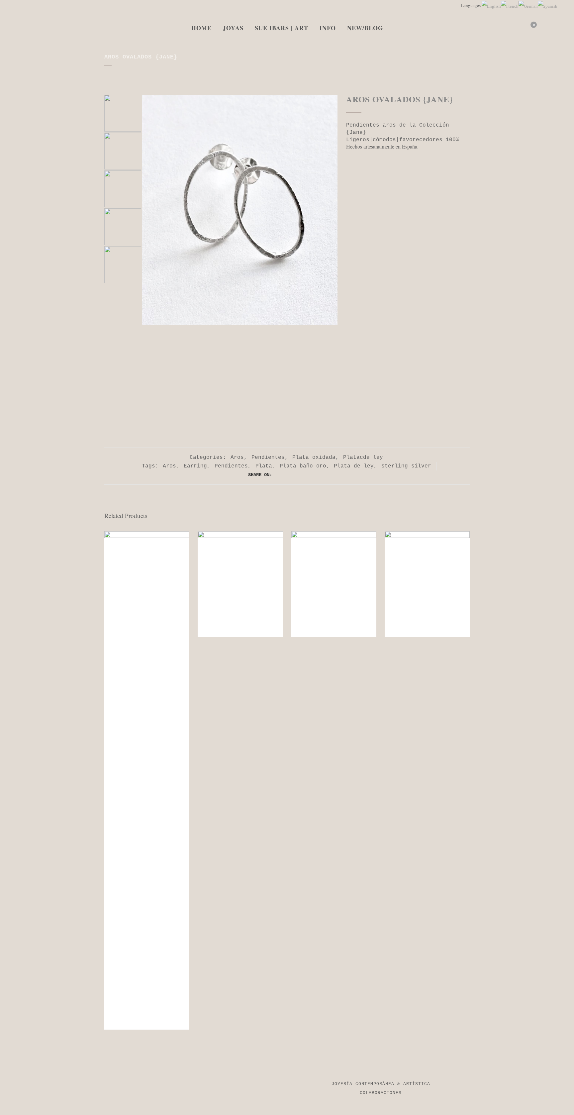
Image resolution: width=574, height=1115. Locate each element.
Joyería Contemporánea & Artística (381, 1083)
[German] (528, 5)
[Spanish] (547, 5)
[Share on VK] (321, 475)
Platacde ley (363, 457)
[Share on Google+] (291, 475)
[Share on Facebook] (277, 475)
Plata (263, 466)
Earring (195, 466)
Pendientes (268, 457)
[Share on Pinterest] (313, 475)
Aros (237, 457)
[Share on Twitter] (284, 475)
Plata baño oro (303, 466)
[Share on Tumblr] (306, 475)
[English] (491, 5)
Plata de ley (354, 466)
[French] (510, 5)
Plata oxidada (313, 457)
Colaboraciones (381, 1092)
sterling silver (406, 466)
